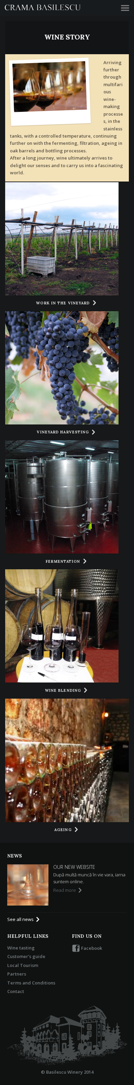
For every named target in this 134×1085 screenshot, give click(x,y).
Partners (16, 974)
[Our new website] (27, 885)
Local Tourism (22, 965)
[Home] (67, 1035)
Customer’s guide (26, 956)
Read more (65, 890)
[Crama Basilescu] (42, 8)
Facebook (91, 948)
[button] (125, 8)
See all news (21, 919)
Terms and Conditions (31, 983)
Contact (15, 991)
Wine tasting (21, 948)
